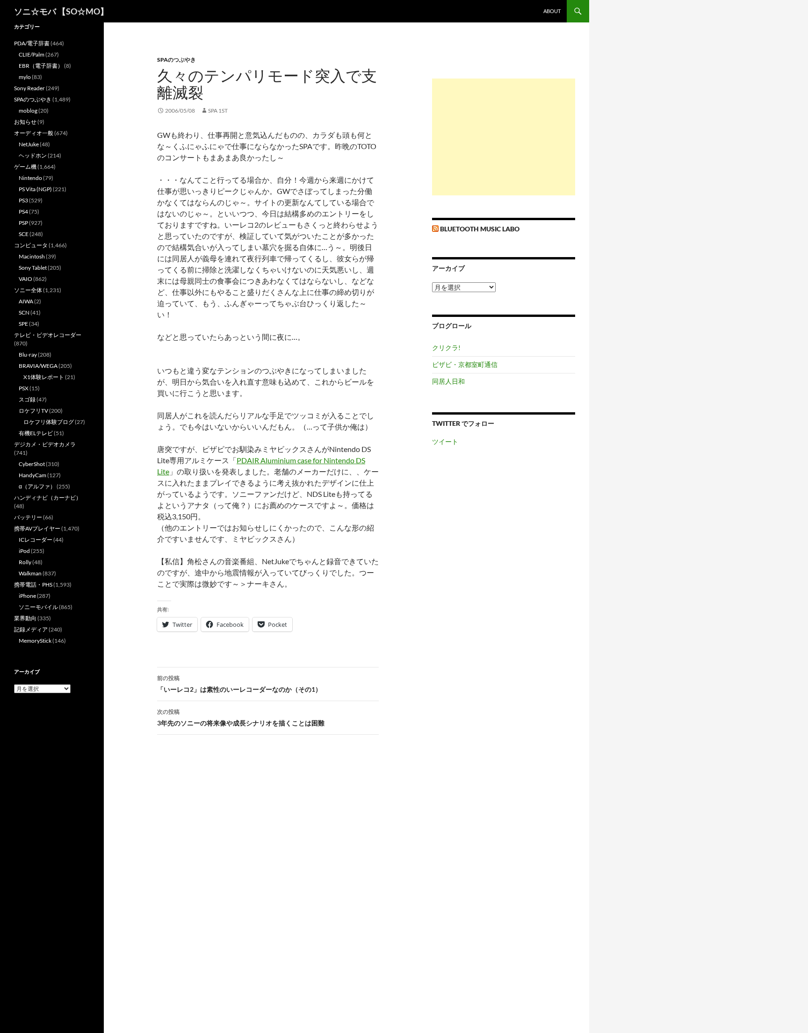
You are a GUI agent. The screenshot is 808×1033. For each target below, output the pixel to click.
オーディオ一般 (33, 132)
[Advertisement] (503, 137)
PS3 (23, 200)
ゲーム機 (25, 166)
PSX (24, 388)
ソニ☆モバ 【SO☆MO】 (61, 11)
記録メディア (31, 629)
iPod (24, 550)
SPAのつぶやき (176, 59)
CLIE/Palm (31, 54)
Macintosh (32, 256)
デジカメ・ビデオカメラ (45, 444)
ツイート (445, 441)
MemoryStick (35, 640)
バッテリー (28, 517)
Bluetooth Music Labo (479, 229)
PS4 (23, 211)
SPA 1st (218, 110)
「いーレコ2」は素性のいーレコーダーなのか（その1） (239, 683)
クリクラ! (446, 348)
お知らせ (25, 121)
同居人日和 (448, 381)
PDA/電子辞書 (32, 43)
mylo (25, 76)
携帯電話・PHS (33, 584)
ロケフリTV (33, 410)
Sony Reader (29, 88)
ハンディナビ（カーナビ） (47, 497)
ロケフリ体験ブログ (48, 421)
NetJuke (29, 144)
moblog (28, 110)
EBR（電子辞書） (41, 65)
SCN (24, 312)
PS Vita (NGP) (35, 189)
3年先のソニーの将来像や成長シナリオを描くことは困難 (241, 717)
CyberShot (32, 463)
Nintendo (30, 177)
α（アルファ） (37, 486)
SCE (24, 233)
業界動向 (25, 618)
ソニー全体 (28, 290)
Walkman (30, 573)
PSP (23, 222)
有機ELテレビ (36, 433)
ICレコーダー (35, 539)
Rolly (25, 562)
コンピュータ (31, 245)
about (552, 11)
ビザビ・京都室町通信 (465, 364)
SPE (23, 323)
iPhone (27, 595)
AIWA (26, 301)
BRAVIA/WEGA (38, 365)
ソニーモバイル (38, 606)
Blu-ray (28, 354)
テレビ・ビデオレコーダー (47, 334)
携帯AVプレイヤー (37, 528)
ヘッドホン (33, 155)
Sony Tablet (33, 267)
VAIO (25, 278)
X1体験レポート (43, 376)
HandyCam (32, 475)
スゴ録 (27, 399)
